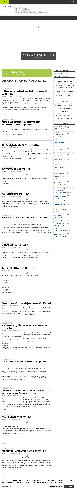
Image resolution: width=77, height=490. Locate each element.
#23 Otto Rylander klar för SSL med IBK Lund (21, 145)
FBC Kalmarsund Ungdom (31, 155)
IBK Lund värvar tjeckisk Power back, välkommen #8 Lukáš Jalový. (60, 196)
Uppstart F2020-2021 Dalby (60, 126)
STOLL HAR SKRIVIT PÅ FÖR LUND (16, 417)
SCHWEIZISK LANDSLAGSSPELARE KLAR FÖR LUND (24, 451)
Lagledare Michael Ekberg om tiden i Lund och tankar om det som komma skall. (60, 206)
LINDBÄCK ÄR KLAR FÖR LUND (15, 245)
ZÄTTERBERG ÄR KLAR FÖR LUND (16, 169)
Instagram (5, 343)
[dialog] (38, 483)
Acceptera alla (69, 486)
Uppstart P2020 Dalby (59, 167)
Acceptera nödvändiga (56, 486)
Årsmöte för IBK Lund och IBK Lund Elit (18, 268)
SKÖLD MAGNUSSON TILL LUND (15, 194)
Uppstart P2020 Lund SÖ (59, 148)
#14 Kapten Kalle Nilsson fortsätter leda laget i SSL (24, 361)
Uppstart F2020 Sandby (59, 142)
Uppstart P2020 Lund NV (59, 153)
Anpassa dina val (6, 486)
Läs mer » (4, 114)
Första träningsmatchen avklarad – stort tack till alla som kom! (59, 134)
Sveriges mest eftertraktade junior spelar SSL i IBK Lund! (26, 303)
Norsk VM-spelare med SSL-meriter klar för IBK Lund (24, 217)
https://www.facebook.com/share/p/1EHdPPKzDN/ (24, 131)
